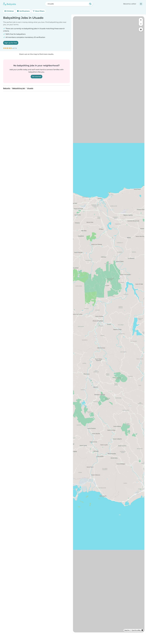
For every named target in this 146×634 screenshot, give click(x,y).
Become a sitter (129, 4)
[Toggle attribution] (142, 630)
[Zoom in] (141, 20)
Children (10, 11)
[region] (108, 324)
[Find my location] (141, 29)
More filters (39, 11)
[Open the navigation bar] (141, 4)
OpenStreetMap (136, 630)
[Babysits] (9, 4)
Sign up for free (10, 43)
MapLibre (127, 630)
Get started (36, 76)
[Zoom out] (141, 24)
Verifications (24, 11)
